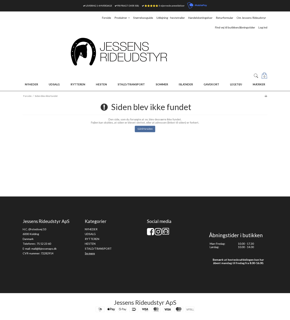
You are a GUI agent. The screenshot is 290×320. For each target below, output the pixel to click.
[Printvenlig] (265, 95)
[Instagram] (158, 233)
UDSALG (90, 234)
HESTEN (90, 243)
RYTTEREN (92, 239)
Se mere (90, 253)
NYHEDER (91, 229)
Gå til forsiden (145, 128)
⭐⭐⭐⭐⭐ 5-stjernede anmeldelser (164, 5)
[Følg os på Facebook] (150, 233)
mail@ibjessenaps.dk (44, 248)
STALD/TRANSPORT (98, 248)
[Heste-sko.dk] (165, 233)
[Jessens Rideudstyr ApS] (145, 52)
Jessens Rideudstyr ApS (145, 302)
